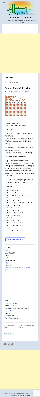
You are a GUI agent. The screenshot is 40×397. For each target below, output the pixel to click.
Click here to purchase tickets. (15, 157)
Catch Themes (26, 395)
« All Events (8, 78)
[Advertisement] (20, 53)
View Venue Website (11, 318)
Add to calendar (15, 239)
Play (6, 263)
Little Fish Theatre (11, 303)
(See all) (26, 91)
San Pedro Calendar (21, 17)
